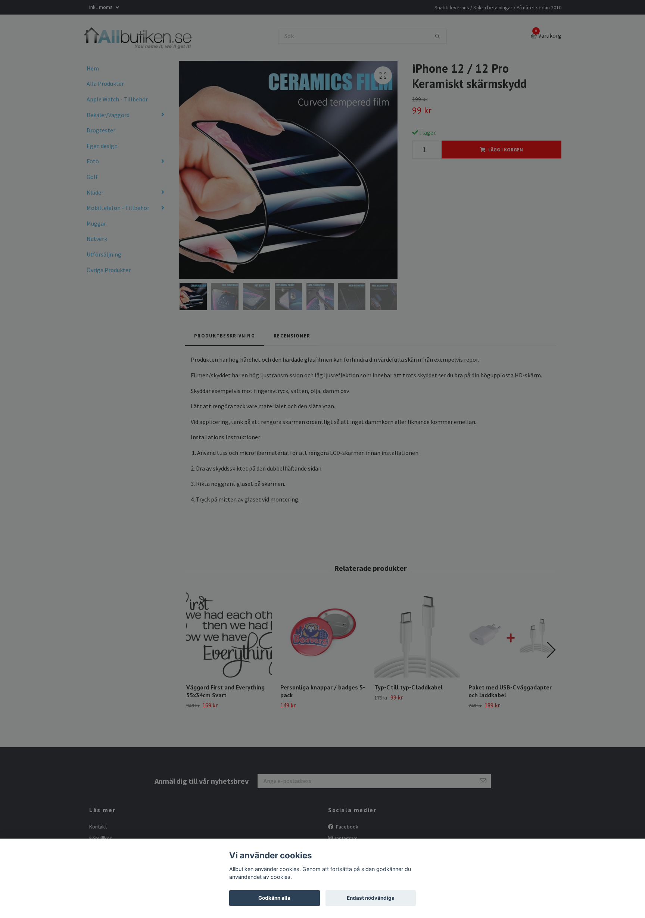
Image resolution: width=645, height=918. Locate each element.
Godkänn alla (274, 898)
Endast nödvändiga (371, 898)
